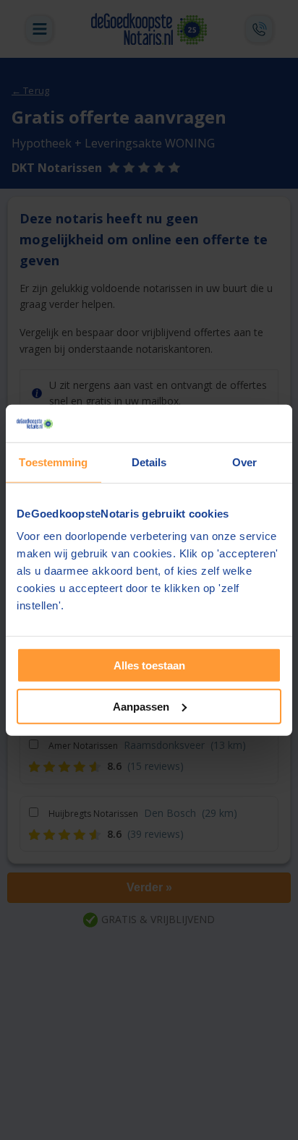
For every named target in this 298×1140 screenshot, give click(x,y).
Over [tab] (244, 462)
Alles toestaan (149, 665)
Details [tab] (149, 462)
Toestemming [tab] (53, 462)
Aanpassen (141, 706)
